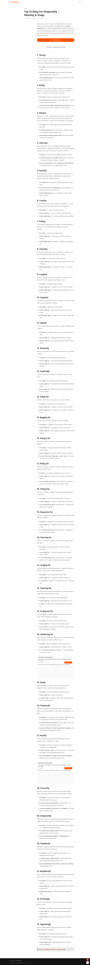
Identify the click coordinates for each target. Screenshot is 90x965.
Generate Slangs (57, 40)
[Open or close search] (80, 2)
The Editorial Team (27, 18)
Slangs (25, 8)
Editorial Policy (19, 960)
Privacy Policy (12, 960)
